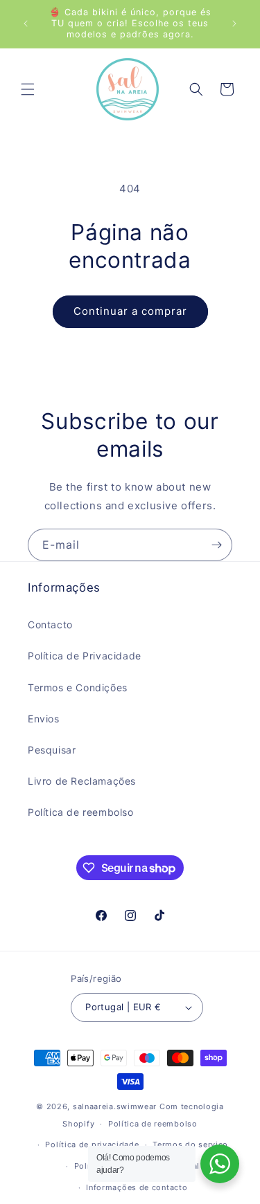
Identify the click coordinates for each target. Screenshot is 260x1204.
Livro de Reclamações (82, 781)
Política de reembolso (81, 812)
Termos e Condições (78, 687)
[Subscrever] (216, 545)
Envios (44, 718)
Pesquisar (52, 750)
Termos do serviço (190, 1144)
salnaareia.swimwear (115, 1106)
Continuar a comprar (130, 311)
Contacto (50, 624)
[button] (27, 89)
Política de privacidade (92, 1144)
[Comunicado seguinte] (234, 23)
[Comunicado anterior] (25, 23)
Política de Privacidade (84, 656)
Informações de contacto (136, 1187)
